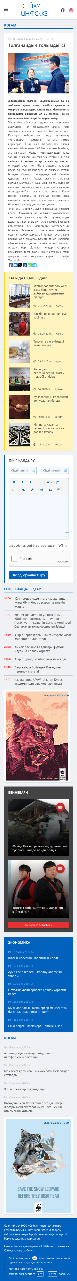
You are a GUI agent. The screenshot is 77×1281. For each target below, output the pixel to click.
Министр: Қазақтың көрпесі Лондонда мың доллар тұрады (48, 428)
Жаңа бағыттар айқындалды (24, 1089)
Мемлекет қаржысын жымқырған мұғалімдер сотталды (36, 1073)
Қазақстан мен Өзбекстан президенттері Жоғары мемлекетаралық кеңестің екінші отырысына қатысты (33, 1107)
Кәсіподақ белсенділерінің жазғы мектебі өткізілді (48, 372)
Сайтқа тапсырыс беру (18, 1250)
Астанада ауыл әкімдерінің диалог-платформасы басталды (29, 1055)
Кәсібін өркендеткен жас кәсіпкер (50, 315)
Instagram (70, 10)
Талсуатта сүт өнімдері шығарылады (48, 343)
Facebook (62, 10)
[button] (14, 482)
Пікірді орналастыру (28, 575)
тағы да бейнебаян (40, 925)
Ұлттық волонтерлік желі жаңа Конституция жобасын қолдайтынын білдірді (50, 291)
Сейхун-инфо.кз (34, 9)
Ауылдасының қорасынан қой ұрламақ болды (50, 398)
